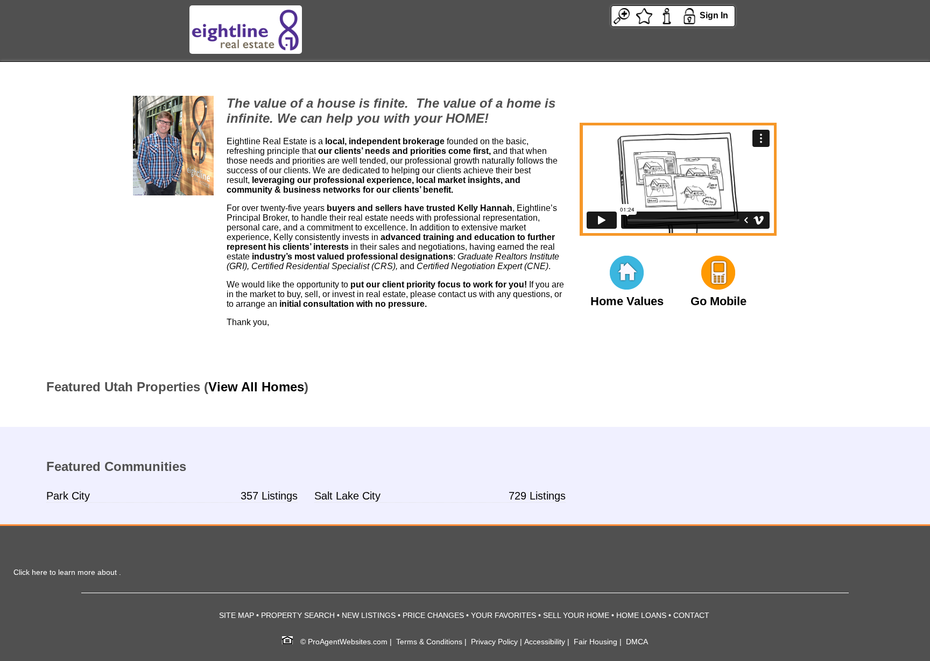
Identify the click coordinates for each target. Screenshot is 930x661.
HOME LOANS (641, 615)
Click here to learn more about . (67, 572)
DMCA (637, 641)
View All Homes (256, 386)
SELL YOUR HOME (576, 615)
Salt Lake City (347, 496)
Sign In (714, 15)
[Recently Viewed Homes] (621, 15)
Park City (68, 496)
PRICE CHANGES (433, 615)
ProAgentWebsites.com (348, 641)
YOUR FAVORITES (503, 615)
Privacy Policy (494, 641)
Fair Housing (595, 641)
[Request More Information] (667, 15)
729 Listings (537, 496)
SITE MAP (236, 615)
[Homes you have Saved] (644, 15)
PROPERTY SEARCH (298, 615)
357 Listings (269, 496)
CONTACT (691, 615)
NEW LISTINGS (369, 615)
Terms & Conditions (429, 641)
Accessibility (544, 641)
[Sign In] (689, 15)
